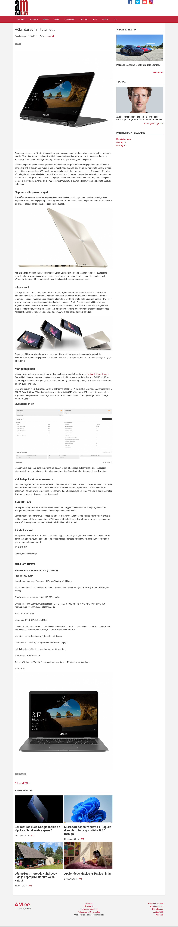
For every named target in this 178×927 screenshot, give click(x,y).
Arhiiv (95, 19)
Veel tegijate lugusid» (153, 123)
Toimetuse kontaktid (89, 909)
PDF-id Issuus (157, 909)
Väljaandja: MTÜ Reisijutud (89, 912)
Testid (56, 19)
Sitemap (89, 903)
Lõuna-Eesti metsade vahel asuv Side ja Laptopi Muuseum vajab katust (36, 877)
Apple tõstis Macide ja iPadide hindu (87, 873)
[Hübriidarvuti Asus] (63, 99)
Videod (46, 19)
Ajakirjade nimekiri (155, 903)
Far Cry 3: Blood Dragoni (98, 374)
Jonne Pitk (49, 36)
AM (32, 835)
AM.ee (22, 905)
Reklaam (34, 19)
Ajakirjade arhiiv (156, 906)
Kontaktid (21, 19)
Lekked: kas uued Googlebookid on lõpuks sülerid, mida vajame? (37, 828)
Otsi (115, 19)
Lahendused (70, 19)
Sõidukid (83, 19)
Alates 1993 (158, 912)
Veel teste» (158, 72)
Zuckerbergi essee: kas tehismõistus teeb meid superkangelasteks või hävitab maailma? (139, 118)
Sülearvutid (20, 774)
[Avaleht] (21, 7)
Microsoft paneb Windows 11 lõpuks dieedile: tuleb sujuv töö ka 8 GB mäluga (87, 830)
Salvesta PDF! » (22, 783)
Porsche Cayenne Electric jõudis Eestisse (138, 65)
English (105, 19)
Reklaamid (89, 906)
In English (159, 915)
